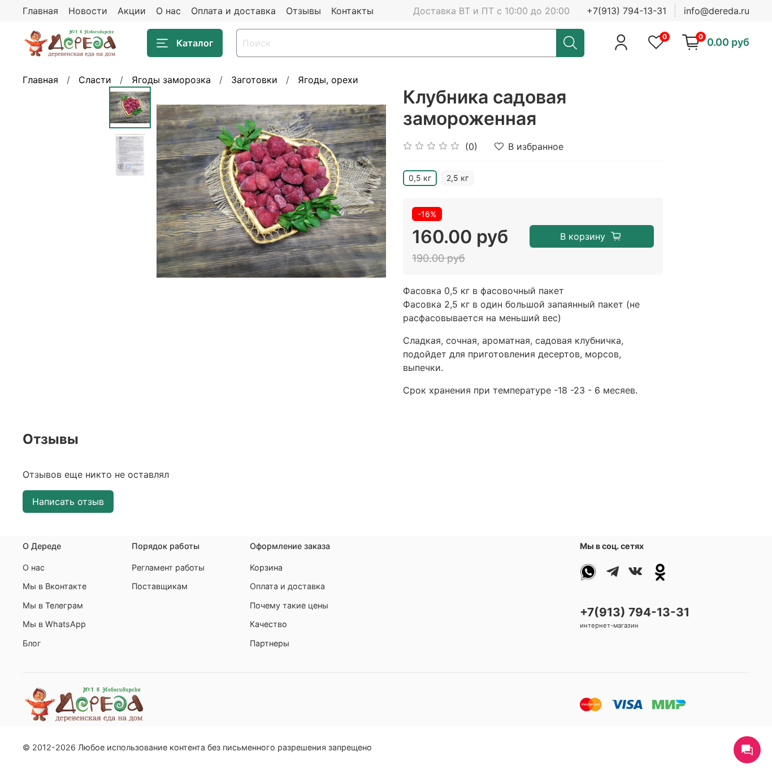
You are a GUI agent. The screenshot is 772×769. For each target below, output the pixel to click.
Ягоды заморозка (171, 79)
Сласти (95, 79)
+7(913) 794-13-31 (626, 10)
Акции (132, 10)
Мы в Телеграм (53, 605)
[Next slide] (363, 191)
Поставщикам (160, 586)
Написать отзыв (68, 501)
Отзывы (303, 10)
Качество (268, 624)
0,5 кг (420, 178)
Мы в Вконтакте (54, 586)
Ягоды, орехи (328, 79)
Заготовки (254, 79)
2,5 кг (457, 178)
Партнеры (269, 643)
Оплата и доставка (233, 10)
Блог (32, 643)
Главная (40, 10)
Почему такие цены (289, 605)
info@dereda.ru (716, 10)
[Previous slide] (179, 191)
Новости (87, 10)
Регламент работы (168, 567)
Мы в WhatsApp (54, 624)
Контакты (352, 10)
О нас (168, 10)
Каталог (194, 43)
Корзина (266, 567)
